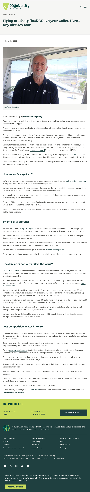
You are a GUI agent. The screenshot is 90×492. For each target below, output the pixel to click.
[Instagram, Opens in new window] (10, 465)
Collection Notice (9, 438)
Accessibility (36, 441)
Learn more (22, 480)
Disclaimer (35, 445)
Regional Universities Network (13, 448)
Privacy (5, 441)
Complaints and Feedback (69, 438)
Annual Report (37, 448)
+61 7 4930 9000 (38, 414)
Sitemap (63, 448)
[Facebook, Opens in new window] (5, 465)
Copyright (6, 445)
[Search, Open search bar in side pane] (81, 7)
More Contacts (72, 412)
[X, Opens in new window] (22, 465)
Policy (62, 441)
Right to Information (39, 438)
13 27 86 (6, 414)
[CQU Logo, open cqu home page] (16, 6)
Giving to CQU (65, 445)
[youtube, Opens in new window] (27, 465)
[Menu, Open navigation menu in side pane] (85, 7)
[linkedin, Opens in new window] (16, 465)
